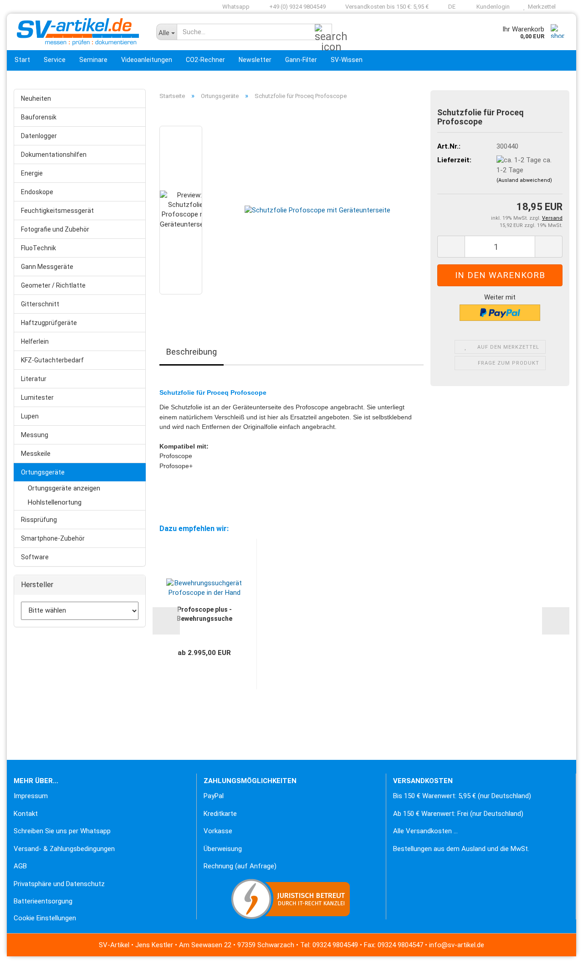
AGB (20, 866)
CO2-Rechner (205, 59)
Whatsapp (235, 6)
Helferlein (35, 341)
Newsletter (255, 59)
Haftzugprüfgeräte (49, 322)
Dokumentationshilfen (54, 154)
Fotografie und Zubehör (55, 229)
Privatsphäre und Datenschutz (59, 884)
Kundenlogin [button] (492, 6)
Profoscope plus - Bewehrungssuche (204, 614)
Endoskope (37, 192)
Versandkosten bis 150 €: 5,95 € (386, 6)
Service (55, 59)
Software (35, 557)
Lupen (30, 416)
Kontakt (26, 814)
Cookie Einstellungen (45, 918)
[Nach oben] (25, 956)
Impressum (31, 796)
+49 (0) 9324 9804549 (297, 6)
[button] (448, 7)
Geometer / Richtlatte (53, 285)
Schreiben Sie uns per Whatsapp (62, 831)
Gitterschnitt (40, 304)
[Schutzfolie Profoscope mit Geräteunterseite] (317, 210)
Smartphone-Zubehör (53, 538)
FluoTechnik (38, 248)
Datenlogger (39, 135)
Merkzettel (540, 6)
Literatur (33, 378)
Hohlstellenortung (55, 502)
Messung (34, 435)
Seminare (93, 59)
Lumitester (37, 397)
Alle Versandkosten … (425, 831)
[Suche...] (323, 32)
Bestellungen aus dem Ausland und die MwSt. (461, 849)
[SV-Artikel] (78, 32)
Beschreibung (191, 351)
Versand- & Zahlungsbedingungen (64, 849)
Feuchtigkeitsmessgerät (57, 210)
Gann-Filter (301, 59)
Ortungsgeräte (43, 472)
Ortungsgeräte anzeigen (64, 488)
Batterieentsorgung (43, 901)
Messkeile (36, 453)
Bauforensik (38, 117)
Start (22, 59)
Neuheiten (36, 98)
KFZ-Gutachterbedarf (52, 360)
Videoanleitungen (146, 59)
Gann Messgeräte (47, 266)
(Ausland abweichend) (524, 180)
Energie (32, 173)
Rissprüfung (39, 519)
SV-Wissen (347, 59)
